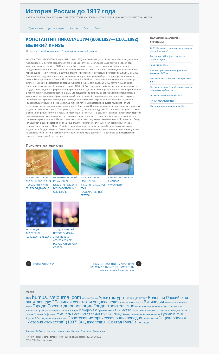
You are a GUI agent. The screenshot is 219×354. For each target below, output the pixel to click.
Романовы (64, 314)
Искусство (166, 306)
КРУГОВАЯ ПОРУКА (41, 263)
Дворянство (140, 307)
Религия (38, 314)
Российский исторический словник (79, 51)
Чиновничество (150, 318)
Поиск (98, 28)
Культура (73, 310)
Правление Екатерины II (145, 310)
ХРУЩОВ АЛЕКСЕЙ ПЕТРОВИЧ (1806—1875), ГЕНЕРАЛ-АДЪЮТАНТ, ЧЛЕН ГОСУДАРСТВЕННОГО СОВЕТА (65, 238)
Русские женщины (151, 314)
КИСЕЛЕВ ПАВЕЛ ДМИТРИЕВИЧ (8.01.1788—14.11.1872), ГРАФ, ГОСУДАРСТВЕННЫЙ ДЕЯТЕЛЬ (93, 186)
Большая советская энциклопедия (87, 302)
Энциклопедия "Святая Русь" (106, 322)
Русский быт (34, 318)
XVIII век (86, 298)
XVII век (94, 298)
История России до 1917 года (71, 11)
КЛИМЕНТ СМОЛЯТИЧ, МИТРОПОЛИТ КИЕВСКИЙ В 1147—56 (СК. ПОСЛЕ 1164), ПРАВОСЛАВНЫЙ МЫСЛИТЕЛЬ (115, 267)
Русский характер (52, 318)
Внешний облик (171, 303)
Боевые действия (136, 298)
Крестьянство (61, 310)
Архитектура (111, 297)
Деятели (33, 51)
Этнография (142, 322)
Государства (63, 331)
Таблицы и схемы (159, 65)
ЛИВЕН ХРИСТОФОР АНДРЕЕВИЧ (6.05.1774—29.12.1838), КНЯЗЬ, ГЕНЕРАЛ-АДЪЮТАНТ (38, 182)
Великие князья (134, 302)
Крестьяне (49, 311)
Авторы (74, 28)
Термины (30, 331)
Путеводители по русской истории (46, 28)
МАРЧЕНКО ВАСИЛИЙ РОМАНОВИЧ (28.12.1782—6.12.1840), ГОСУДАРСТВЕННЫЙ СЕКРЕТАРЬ (65, 184)
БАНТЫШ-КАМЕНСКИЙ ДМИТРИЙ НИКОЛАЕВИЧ (120, 181)
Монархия (86, 310)
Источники (85, 331)
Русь (65, 319)
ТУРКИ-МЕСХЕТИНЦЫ (162, 101)
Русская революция (132, 314)
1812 (28, 298)
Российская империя (49, 51)
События (40, 331)
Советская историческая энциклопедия (105, 318)
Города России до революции (62, 305)
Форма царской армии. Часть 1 (166, 95)
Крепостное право (35, 310)
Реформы (49, 314)
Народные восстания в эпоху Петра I (169, 106)
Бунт (122, 302)
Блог (86, 28)
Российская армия (86, 314)
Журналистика (153, 307)
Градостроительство (113, 305)
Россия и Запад (111, 314)
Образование (104, 310)
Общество (123, 310)
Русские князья (172, 314)
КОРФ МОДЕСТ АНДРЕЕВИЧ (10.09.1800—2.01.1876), (38, 233)
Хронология (99, 331)
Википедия (154, 302)
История (178, 307)
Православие (167, 310)
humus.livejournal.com (56, 297)
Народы (75, 331)
